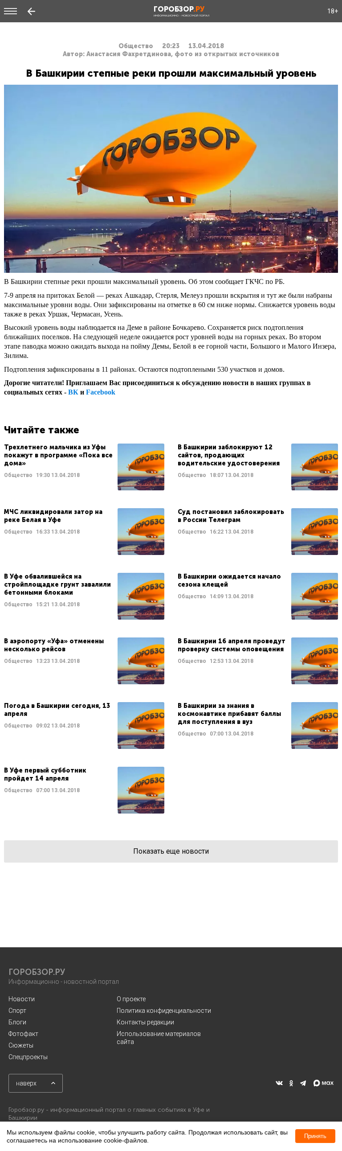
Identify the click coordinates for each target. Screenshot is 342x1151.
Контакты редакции (145, 1022)
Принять (315, 1136)
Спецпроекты (28, 1057)
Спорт (17, 1010)
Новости (21, 999)
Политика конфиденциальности (164, 1010)
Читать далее (84, 467)
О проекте (131, 999)
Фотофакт (23, 1033)
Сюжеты (20, 1045)
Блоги (17, 1022)
